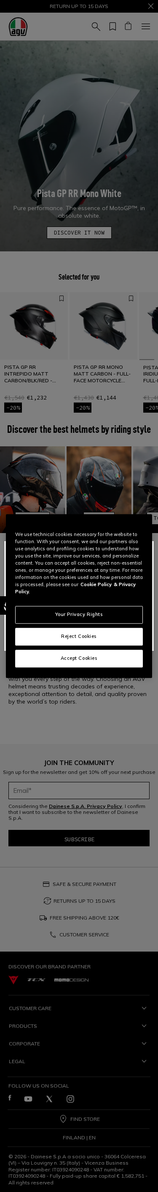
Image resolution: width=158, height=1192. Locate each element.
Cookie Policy (96, 584)
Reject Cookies (79, 636)
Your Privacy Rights (79, 614)
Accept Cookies (79, 658)
